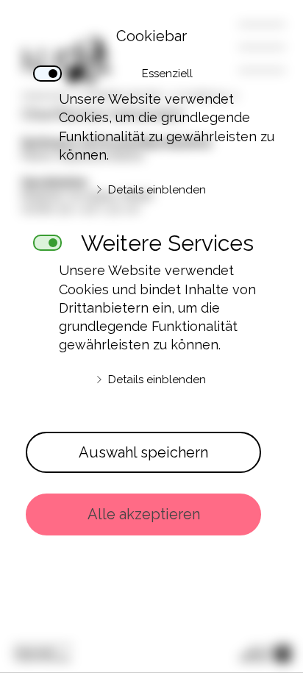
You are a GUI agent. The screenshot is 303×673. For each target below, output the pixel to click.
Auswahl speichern (143, 452)
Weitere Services (167, 239)
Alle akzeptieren (144, 514)
